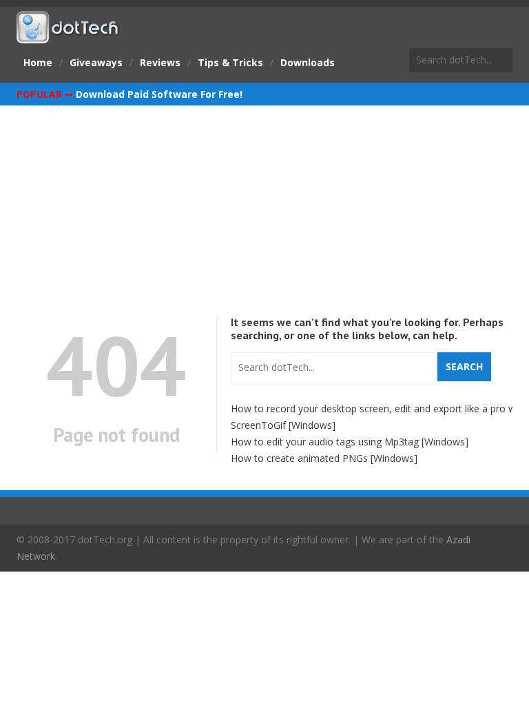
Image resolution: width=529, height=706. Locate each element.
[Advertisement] (264, 208)
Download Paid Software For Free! (159, 94)
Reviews (160, 62)
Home (37, 62)
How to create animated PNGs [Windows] (324, 458)
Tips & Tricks (230, 62)
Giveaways (96, 62)
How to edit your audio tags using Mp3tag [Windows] (349, 441)
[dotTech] (68, 36)
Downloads (307, 62)
